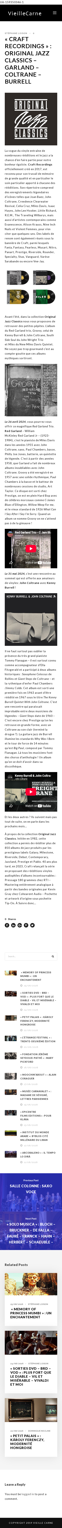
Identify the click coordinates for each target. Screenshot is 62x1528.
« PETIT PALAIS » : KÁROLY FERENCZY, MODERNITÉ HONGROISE (36, 1021)
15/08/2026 (31, 1105)
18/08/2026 (31, 1067)
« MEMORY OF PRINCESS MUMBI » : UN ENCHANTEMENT (35, 976)
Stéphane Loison (16, 33)
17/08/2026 (31, 1084)
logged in (28, 1494)
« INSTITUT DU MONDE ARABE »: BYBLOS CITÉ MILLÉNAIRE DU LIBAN (34, 1136)
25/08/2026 (31, 985)
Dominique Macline (39, 1431)
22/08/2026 (31, 1030)
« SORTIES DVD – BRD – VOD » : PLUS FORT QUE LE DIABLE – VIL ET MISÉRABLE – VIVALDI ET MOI (30, 1376)
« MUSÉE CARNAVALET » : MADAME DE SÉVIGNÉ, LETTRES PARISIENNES (35, 1095)
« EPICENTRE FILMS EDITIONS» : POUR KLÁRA (35, 1116)
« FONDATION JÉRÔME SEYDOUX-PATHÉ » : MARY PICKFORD (36, 1058)
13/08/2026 (31, 1125)
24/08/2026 (31, 1010)
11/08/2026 (31, 1162)
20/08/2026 (31, 1047)
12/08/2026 (31, 1145)
